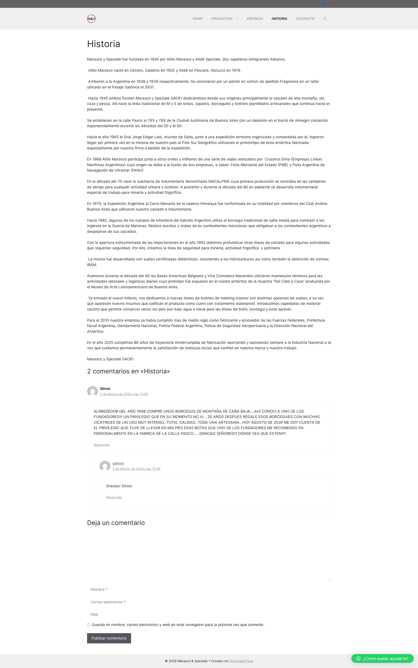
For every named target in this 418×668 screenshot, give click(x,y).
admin (118, 463)
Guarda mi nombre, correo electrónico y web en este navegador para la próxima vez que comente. (178, 624)
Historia (279, 18)
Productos (222, 18)
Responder (102, 445)
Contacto (305, 18)
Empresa (255, 18)
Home (198, 18)
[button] (325, 18)
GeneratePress (241, 661)
